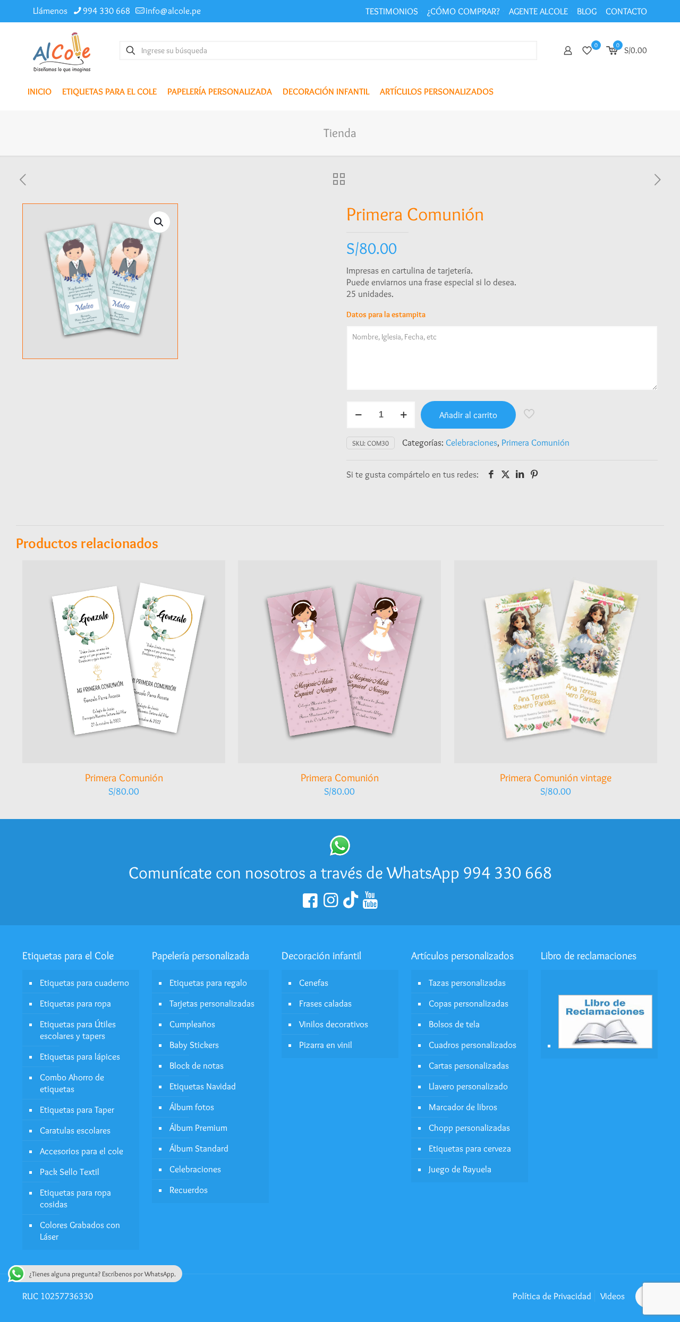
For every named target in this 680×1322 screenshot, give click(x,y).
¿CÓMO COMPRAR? (463, 11)
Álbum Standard (198, 1148)
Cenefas (313, 982)
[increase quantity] (403, 415)
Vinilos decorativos (333, 1024)
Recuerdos (188, 1189)
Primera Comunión (536, 442)
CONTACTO (626, 11)
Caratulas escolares (75, 1130)
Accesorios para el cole (81, 1151)
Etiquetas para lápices (80, 1056)
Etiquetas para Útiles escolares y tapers (78, 1030)
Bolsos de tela (454, 1024)
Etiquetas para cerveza (470, 1148)
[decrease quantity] (358, 415)
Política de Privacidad (552, 1296)
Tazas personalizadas (467, 982)
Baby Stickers (194, 1044)
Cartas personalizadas (469, 1065)
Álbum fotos (191, 1107)
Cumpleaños (192, 1024)
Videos (612, 1296)
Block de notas (196, 1065)
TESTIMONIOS (392, 11)
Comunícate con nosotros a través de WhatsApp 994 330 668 (340, 872)
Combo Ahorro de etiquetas (72, 1083)
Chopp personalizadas (469, 1127)
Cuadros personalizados (472, 1044)
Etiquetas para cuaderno (84, 982)
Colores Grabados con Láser (80, 1230)
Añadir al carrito (468, 415)
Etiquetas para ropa (75, 1003)
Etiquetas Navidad (202, 1086)
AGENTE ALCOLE (538, 11)
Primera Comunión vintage (555, 777)
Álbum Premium (198, 1127)
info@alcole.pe (173, 10)
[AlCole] (61, 50)
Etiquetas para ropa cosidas (75, 1198)
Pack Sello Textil (69, 1171)
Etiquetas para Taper (77, 1109)
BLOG (587, 11)
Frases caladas (325, 1003)
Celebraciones (471, 442)
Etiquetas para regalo (208, 982)
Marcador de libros (463, 1107)
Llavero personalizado (468, 1086)
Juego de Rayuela (460, 1169)
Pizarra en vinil (325, 1044)
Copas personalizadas (468, 1003)
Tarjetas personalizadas (211, 1003)
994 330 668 (106, 10)
